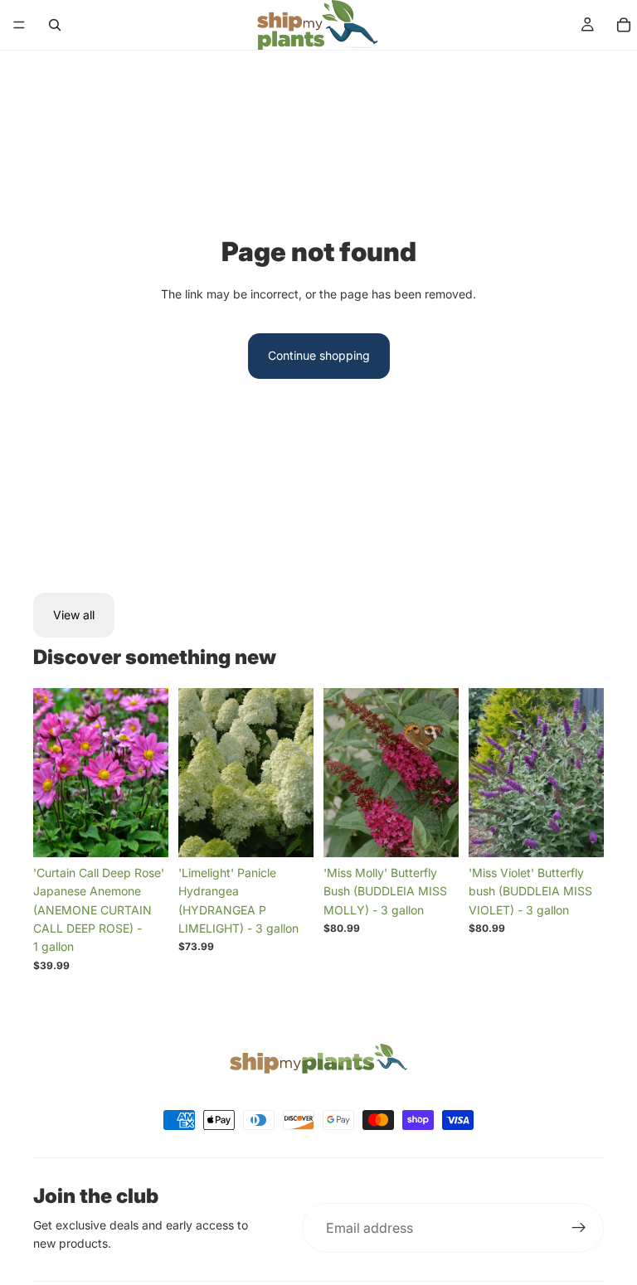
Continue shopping (319, 355)
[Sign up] (579, 1227)
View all (74, 615)
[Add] (143, 831)
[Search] (54, 25)
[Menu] (19, 25)
